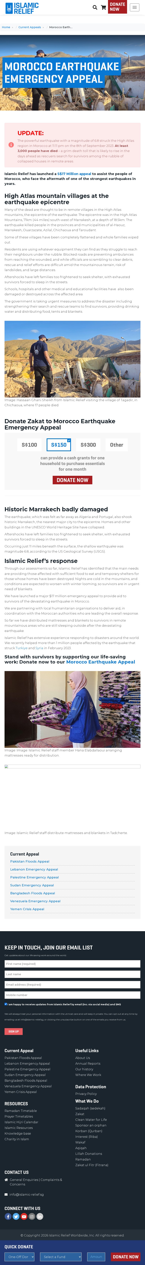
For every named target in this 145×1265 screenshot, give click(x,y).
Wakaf (80, 1142)
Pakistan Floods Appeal (29, 861)
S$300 (88, 444)
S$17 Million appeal (74, 174)
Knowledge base (18, 1133)
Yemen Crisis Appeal (27, 909)
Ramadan (83, 1159)
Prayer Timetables (19, 1116)
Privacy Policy (86, 1094)
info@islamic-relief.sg (32, 1019)
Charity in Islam (17, 1139)
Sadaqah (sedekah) (90, 1108)
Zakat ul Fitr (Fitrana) (91, 1165)
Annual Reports (87, 1063)
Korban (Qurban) (88, 1131)
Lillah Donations (88, 1154)
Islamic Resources (19, 1128)
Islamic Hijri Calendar (21, 1122)
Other (116, 444)
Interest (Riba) (86, 1137)
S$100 (29, 444)
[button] (103, 7)
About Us (82, 1058)
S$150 (58, 444)
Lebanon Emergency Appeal (34, 869)
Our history (84, 1069)
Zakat (79, 1114)
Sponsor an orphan (90, 1125)
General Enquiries (24, 1180)
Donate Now (117, 7)
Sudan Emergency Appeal (32, 885)
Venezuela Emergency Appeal (35, 901)
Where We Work (88, 1075)
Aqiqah (81, 1148)
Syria (39, 648)
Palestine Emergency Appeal (34, 877)
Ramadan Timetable (21, 1111)
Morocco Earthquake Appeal (100, 662)
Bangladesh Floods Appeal (32, 893)
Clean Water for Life (91, 1120)
